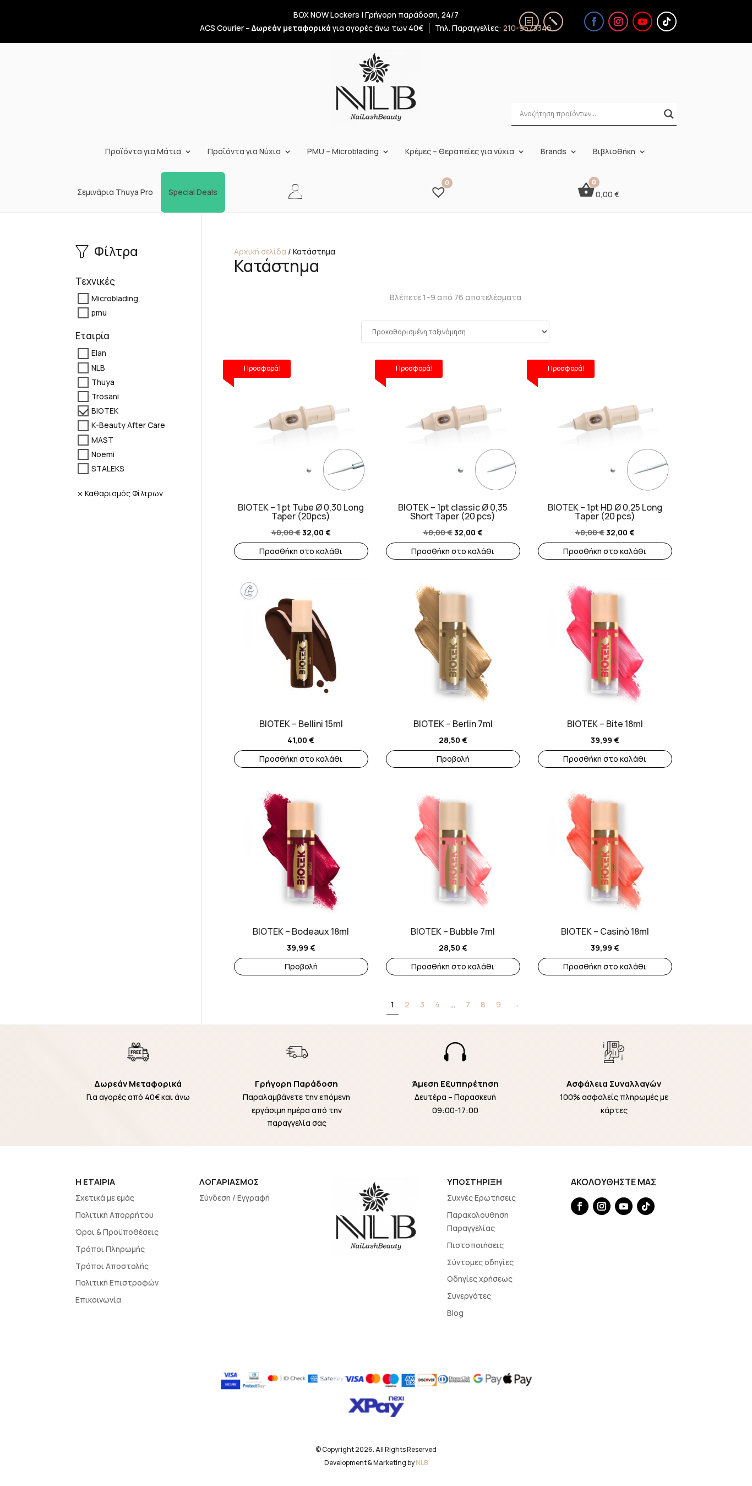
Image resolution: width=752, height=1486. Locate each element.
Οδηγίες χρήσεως (480, 1278)
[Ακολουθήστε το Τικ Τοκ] (667, 21)
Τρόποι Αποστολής (112, 1266)
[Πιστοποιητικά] (529, 21)
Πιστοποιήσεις (475, 1245)
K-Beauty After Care (128, 425)
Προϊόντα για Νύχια (244, 151)
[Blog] (553, 21)
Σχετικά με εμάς (104, 1197)
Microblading (114, 298)
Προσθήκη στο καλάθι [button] (300, 551)
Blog (455, 1313)
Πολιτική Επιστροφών (117, 1282)
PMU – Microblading (343, 151)
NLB (98, 367)
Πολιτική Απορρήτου (114, 1215)
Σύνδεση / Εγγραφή (234, 1197)
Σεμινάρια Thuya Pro (115, 192)
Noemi (103, 454)
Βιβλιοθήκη (614, 151)
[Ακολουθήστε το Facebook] (594, 21)
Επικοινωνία (98, 1299)
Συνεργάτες (469, 1295)
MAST (102, 440)
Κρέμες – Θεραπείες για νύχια (459, 151)
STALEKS (107, 468)
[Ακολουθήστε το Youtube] (642, 21)
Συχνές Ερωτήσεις (481, 1197)
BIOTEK (104, 411)
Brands (553, 151)
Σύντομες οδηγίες (480, 1262)
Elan (98, 353)
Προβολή (453, 758)
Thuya (103, 382)
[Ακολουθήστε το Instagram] (618, 21)
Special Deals (192, 192)
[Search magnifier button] (669, 114)
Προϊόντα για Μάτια (143, 151)
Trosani (105, 396)
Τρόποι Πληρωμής (110, 1249)
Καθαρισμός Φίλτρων (124, 493)
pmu (99, 312)
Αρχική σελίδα (260, 251)
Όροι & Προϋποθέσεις (117, 1232)
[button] (239, 417)
